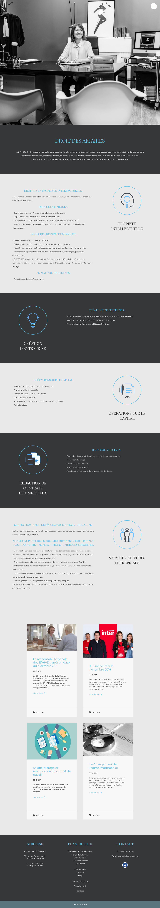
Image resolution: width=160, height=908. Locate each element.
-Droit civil (80, 863)
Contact (80, 891)
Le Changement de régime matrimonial (103, 766)
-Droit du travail (80, 858)
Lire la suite (38, 693)
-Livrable (80, 873)
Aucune (39, 712)
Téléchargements (80, 881)
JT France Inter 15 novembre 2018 (101, 667)
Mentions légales (80, 904)
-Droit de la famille (80, 855)
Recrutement (80, 886)
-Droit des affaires (80, 861)
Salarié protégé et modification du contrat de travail (52, 771)
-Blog (80, 875)
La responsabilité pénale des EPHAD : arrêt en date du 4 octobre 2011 (51, 662)
